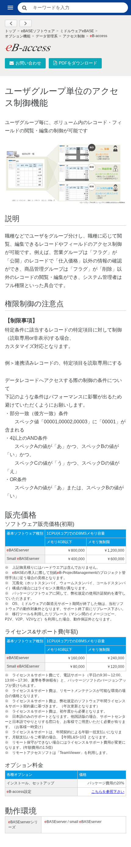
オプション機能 (17, 36)
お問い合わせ (28, 63)
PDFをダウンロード (78, 63)
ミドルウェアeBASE (77, 31)
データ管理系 (47, 36)
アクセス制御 (74, 36)
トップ (10, 31)
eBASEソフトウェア (38, 31)
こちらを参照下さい (107, 792)
